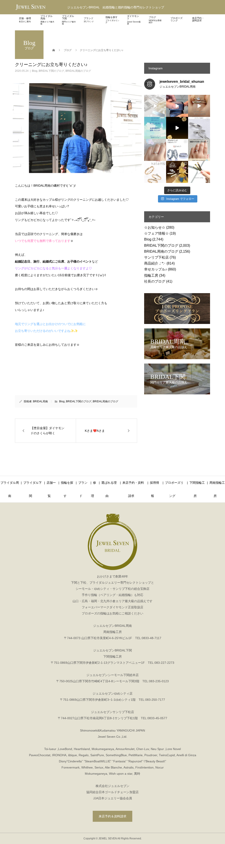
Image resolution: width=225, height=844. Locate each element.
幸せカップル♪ (155, 269)
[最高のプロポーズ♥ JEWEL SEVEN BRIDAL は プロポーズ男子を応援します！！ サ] (199, 150)
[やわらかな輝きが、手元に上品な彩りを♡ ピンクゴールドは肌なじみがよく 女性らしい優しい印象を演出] (199, 172)
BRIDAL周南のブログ (78, 70)
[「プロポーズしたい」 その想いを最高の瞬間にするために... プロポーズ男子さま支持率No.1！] (177, 106)
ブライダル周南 (47, 20)
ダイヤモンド (134, 20)
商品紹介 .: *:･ (155, 263)
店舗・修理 (25, 20)
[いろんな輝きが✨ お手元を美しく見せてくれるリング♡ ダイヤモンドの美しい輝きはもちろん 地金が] (199, 128)
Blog (34, 70)
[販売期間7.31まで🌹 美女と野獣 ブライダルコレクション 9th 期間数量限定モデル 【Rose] (177, 172)
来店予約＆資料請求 (112, 816)
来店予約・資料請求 (198, 19)
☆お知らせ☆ (154, 227)
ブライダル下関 (69, 20)
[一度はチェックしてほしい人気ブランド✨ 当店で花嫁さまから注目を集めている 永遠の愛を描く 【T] (155, 106)
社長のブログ (154, 281)
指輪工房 (151, 275)
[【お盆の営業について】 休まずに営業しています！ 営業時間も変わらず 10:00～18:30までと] (155, 128)
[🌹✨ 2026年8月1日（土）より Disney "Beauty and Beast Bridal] (177, 128)
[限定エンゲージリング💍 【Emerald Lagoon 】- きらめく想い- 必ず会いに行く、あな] (155, 150)
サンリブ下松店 (156, 257)
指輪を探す (112, 20)
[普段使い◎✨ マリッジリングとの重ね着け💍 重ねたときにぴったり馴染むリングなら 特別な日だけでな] (199, 106)
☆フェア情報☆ (156, 233)
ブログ (155, 20)
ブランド (89, 20)
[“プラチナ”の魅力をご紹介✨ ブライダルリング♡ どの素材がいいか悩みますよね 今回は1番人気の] (177, 150)
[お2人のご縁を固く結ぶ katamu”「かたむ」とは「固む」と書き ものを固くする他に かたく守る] (155, 172)
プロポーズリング (177, 19)
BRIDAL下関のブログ (51, 70)
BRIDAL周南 (40, 401)
